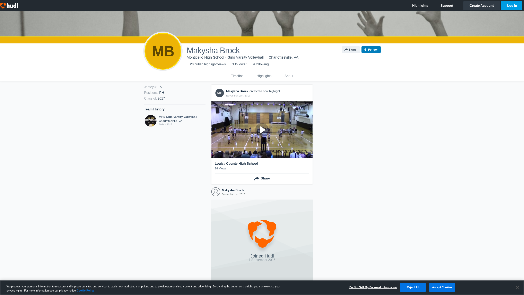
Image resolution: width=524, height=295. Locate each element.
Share (353, 49)
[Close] (517, 287)
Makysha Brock (233, 190)
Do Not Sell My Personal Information (373, 287)
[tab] (237, 76)
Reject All (413, 287)
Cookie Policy (85, 290)
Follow (372, 49)
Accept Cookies (442, 287)
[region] (262, 287)
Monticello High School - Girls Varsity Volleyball (225, 57)
